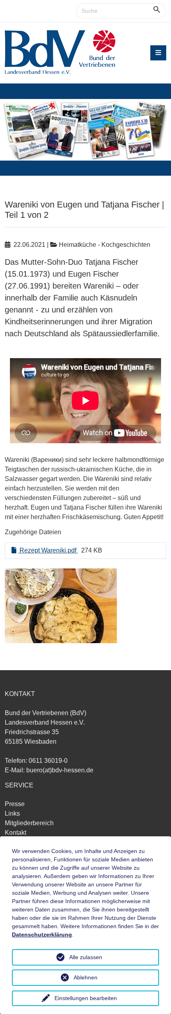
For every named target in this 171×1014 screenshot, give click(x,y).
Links (12, 813)
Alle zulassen (85, 957)
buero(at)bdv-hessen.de (59, 770)
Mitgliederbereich (29, 823)
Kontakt (15, 832)
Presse (15, 804)
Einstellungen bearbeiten (85, 998)
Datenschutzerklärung (42, 934)
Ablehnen (85, 977)
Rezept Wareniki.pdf (48, 550)
